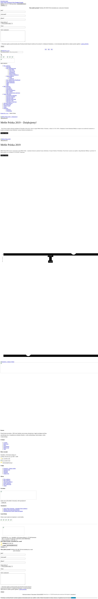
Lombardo (11, 78)
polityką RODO (84, 44)
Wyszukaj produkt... (5, 52)
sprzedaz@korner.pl (21, 3)
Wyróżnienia (6, 446)
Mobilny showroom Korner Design (11, 509)
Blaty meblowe (6, 86)
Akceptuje (73, 597)
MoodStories (9, 89)
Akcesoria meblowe (7, 103)
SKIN (10, 77)
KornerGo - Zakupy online (9, 468)
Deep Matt (11, 69)
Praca (4, 445)
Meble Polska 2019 (11, 144)
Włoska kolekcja (10, 76)
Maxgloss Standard (10, 96)
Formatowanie (6, 469)
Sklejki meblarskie (10, 82)
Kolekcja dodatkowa (14, 74)
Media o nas (6, 447)
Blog (13, 2)
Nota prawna (34, 594)
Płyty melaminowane (11, 68)
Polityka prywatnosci (27, 594)
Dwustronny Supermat (11, 95)
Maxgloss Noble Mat (11, 99)
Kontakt (21, 2)
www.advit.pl (73, 594)
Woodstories (12, 72)
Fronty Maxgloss (7, 94)
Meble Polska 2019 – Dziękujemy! (19, 122)
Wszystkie (8, 67)
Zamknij (2, 5)
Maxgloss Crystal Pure (11, 101)
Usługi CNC (6, 473)
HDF (7, 85)
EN (46, 49)
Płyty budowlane (7, 104)
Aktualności (9, 2)
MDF (7, 83)
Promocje (8, 109)
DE (49, 49)
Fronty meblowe (7, 483)
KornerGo (5, 108)
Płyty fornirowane (10, 81)
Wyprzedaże (9, 111)
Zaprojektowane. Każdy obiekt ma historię (13, 511)
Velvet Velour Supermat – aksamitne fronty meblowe (15, 508)
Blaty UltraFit (9, 91)
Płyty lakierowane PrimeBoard (13, 80)
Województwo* (4, 22)
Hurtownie (5, 444)
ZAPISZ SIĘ (3, 502)
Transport (5, 472)
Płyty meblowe (6, 65)
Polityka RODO (40, 594)
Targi (4, 449)
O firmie (5, 442)
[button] (4, 63)
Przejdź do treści (4, 1)
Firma (2, 2)
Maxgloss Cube (9, 100)
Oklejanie (5, 471)
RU (52, 49)
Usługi (5, 2)
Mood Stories (12, 73)
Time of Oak (12, 71)
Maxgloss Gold (9, 98)
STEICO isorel (6, 105)
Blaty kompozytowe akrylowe (13, 92)
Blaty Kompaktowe (10, 90)
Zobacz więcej (4, 133)
